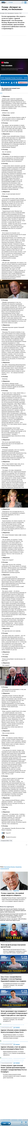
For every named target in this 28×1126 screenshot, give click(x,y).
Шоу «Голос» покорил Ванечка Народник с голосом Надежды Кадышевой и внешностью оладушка (13, 979)
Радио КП (8, 833)
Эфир (26, 1124)
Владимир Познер (9, 867)
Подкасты (21, 1124)
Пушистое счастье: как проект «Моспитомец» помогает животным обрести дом (13, 919)
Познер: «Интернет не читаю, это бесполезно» (12, 8)
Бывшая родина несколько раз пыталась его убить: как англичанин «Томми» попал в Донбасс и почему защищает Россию (13, 915)
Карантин (18, 867)
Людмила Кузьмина (11, 837)
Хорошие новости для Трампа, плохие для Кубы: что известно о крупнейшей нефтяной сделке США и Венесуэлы (13, 910)
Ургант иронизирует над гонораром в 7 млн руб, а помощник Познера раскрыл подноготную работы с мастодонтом (14, 1013)
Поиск (23, 2)
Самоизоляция (4, 868)
